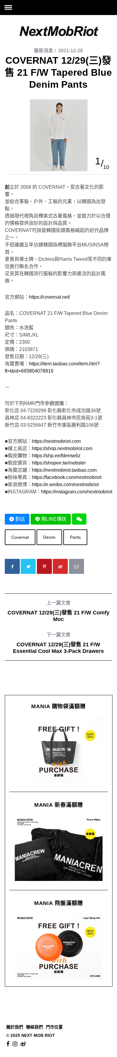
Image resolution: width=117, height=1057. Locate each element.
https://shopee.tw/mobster (59, 462)
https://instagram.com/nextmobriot (76, 491)
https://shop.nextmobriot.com (62, 448)
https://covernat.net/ (49, 297)
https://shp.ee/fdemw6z (56, 455)
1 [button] (97, 161)
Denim (49, 537)
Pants (75, 537)
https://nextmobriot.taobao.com (64, 470)
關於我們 (14, 1027)
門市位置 (54, 1027)
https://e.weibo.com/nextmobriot (65, 484)
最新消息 (43, 50)
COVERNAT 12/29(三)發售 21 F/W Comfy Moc (59, 611)
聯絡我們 (34, 1027)
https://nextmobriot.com (56, 441)
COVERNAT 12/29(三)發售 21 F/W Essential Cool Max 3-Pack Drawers (58, 643)
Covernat (20, 537)
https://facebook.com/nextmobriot (66, 477)
